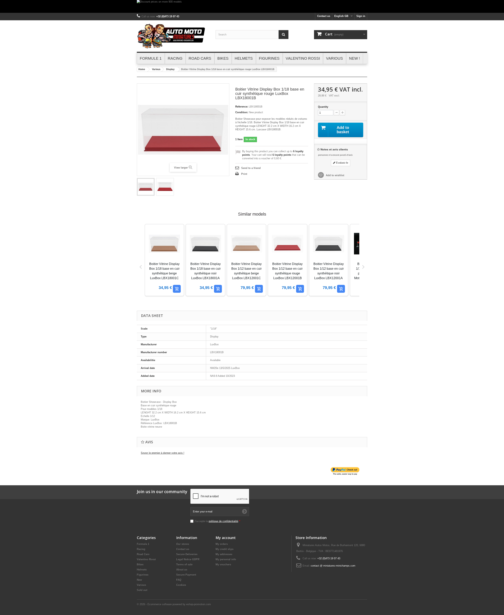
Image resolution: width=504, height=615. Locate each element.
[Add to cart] (177, 289)
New (139, 579)
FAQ (178, 579)
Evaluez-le (341, 162)
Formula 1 (143, 544)
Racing (141, 549)
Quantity (323, 106)
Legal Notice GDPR (187, 559)
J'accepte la (217, 521)
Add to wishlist (334, 175)
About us (181, 569)
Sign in (360, 16)
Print (244, 173)
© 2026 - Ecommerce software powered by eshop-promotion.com (174, 604)
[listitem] (164, 260)
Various (156, 69)
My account (226, 537)
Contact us (323, 16)
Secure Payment (186, 574)
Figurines (142, 574)
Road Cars (143, 554)
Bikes (140, 564)
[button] (141, 267)
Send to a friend (251, 168)
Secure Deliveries (186, 554)
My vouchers (223, 564)
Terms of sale (184, 564)
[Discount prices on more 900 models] (252, 6)
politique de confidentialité (223, 521)
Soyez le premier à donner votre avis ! (162, 452)
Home (141, 69)
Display (170, 69)
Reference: (241, 106)
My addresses (224, 554)
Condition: (241, 112)
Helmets (142, 569)
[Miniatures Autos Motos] (173, 36)
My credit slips (224, 549)
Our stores (182, 544)
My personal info (226, 559)
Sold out (142, 590)
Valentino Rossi (146, 559)
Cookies (181, 585)
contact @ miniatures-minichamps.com (333, 565)
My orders (222, 544)
